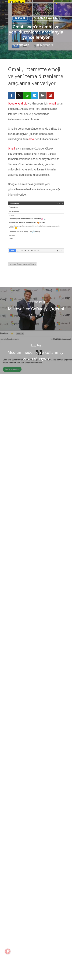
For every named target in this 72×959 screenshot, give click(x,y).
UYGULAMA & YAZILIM (44, 18)
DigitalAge (22, 45)
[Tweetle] (19, 95)
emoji (52, 103)
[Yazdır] (42, 95)
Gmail (11, 148)
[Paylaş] (11, 95)
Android (22, 103)
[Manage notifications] (7, 951)
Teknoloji (20, 18)
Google (12, 103)
